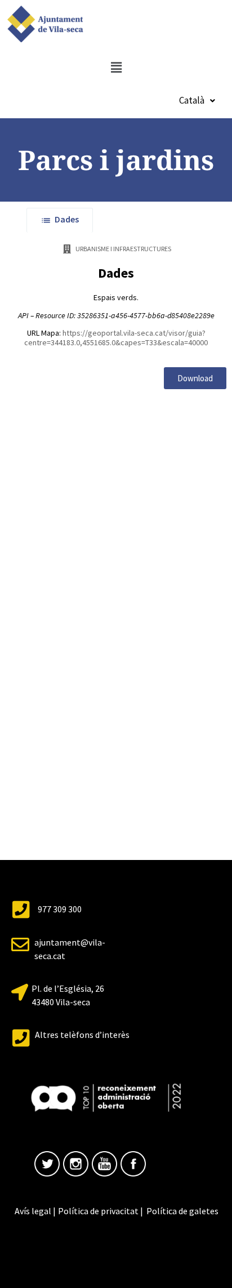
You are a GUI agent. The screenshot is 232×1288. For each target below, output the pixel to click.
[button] (116, 67)
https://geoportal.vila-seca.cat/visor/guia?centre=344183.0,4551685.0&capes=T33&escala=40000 (116, 337)
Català (191, 100)
